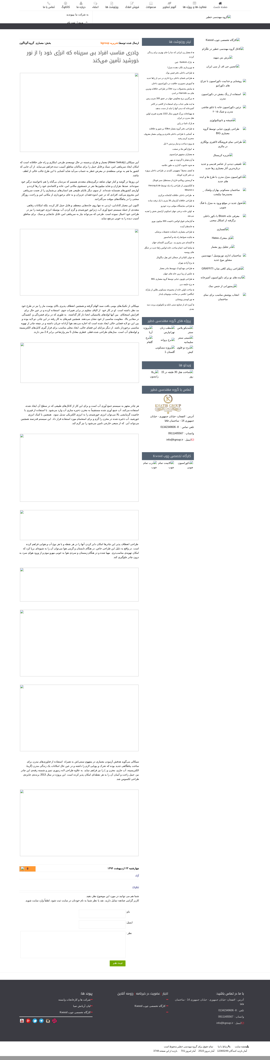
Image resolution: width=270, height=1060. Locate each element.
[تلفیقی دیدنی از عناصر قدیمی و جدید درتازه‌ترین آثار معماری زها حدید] (223, 165)
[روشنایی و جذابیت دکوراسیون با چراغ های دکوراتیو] (223, 83)
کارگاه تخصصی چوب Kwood (172, 456)
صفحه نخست (220, 7)
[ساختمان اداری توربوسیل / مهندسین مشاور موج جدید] (223, 257)
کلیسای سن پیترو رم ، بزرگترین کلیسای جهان (172, 242)
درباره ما (81, 7)
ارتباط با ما (223, 1046)
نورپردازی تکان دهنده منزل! (179, 67)
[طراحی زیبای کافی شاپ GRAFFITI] (223, 268)
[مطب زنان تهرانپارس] (164, 330)
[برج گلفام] (147, 339)
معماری (40, 42)
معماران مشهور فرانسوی (180, 154)
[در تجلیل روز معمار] (223, 246)
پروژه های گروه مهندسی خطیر (169, 321)
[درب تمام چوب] (149, 465)
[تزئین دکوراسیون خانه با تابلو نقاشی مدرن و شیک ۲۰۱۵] (223, 109)
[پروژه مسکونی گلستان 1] (164, 349)
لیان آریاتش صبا (82, 1005)
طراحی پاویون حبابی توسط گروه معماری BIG (171, 279)
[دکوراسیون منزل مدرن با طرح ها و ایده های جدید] (223, 178)
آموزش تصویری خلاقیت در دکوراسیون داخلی (172, 83)
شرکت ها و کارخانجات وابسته (74, 999)
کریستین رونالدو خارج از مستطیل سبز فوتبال (172, 180)
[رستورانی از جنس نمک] (223, 286)
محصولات (151, 7)
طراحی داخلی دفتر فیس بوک (179, 73)
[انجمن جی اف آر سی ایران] (222, 66)
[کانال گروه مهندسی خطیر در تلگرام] (223, 48)
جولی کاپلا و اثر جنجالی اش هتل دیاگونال (174, 257)
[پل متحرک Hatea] (223, 237)
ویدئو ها (185, 365)
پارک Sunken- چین (183, 62)
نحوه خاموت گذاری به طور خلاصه (177, 165)
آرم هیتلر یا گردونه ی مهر (181, 160)
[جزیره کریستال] (223, 154)
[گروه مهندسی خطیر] (218, 16)
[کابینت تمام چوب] (166, 465)
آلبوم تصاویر (169, 7)
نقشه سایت (240, 1046)
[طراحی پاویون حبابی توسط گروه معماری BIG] (223, 131)
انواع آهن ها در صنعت (182, 149)
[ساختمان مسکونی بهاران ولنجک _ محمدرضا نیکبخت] (223, 191)
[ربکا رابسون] (150, 374)
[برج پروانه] (167, 339)
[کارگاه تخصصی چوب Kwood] (223, 40)
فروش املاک (132, 7)
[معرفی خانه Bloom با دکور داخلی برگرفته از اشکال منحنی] (223, 218)
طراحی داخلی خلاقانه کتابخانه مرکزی (175, 195)
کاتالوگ (65, 7)
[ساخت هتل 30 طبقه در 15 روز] (176, 374)
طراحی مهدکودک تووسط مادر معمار (176, 268)
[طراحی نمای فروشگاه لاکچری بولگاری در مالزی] (223, 144)
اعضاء (95, 7)
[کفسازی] (223, 229)
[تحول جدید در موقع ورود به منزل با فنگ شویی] (223, 204)
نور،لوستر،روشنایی (183, 299)
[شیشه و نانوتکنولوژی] (223, 120)
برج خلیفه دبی (185, 284)
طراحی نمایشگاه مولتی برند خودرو (176, 206)
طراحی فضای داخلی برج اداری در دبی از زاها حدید (169, 78)
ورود (80, 22)
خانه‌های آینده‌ (186, 226)
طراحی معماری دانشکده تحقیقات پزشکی (173, 232)
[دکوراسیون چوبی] (184, 465)
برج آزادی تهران (185, 263)
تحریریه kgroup (109, 42)
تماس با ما (49, 7)
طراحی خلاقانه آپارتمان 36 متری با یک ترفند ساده (170, 200)
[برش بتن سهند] (222, 57)
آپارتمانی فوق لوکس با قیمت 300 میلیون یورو (172, 221)
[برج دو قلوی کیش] (185, 349)
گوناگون (23, 42)
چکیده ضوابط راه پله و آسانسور (178, 237)
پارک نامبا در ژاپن (184, 123)
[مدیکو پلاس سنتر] (185, 330)
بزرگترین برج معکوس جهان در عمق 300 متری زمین (169, 98)
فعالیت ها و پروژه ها (195, 7)
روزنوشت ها (111, 7)
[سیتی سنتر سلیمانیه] (185, 339)
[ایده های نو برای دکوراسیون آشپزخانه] (223, 277)
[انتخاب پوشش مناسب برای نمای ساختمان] (223, 297)
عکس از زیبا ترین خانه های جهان (177, 273)
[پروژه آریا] (147, 330)
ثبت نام (71, 22)
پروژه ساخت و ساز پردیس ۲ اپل (177, 143)
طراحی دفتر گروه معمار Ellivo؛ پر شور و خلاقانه (170, 128)
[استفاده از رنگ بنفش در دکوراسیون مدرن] (223, 96)
